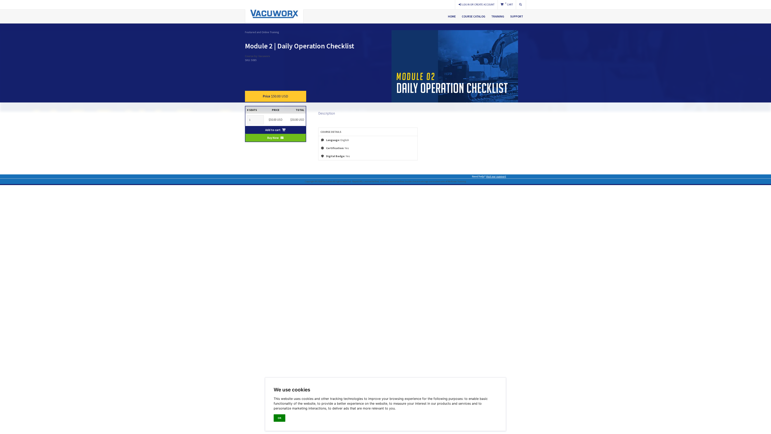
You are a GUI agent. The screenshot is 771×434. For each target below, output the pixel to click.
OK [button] (279, 418)
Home (452, 16)
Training (497, 16)
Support (516, 16)
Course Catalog (473, 16)
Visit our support (496, 176)
